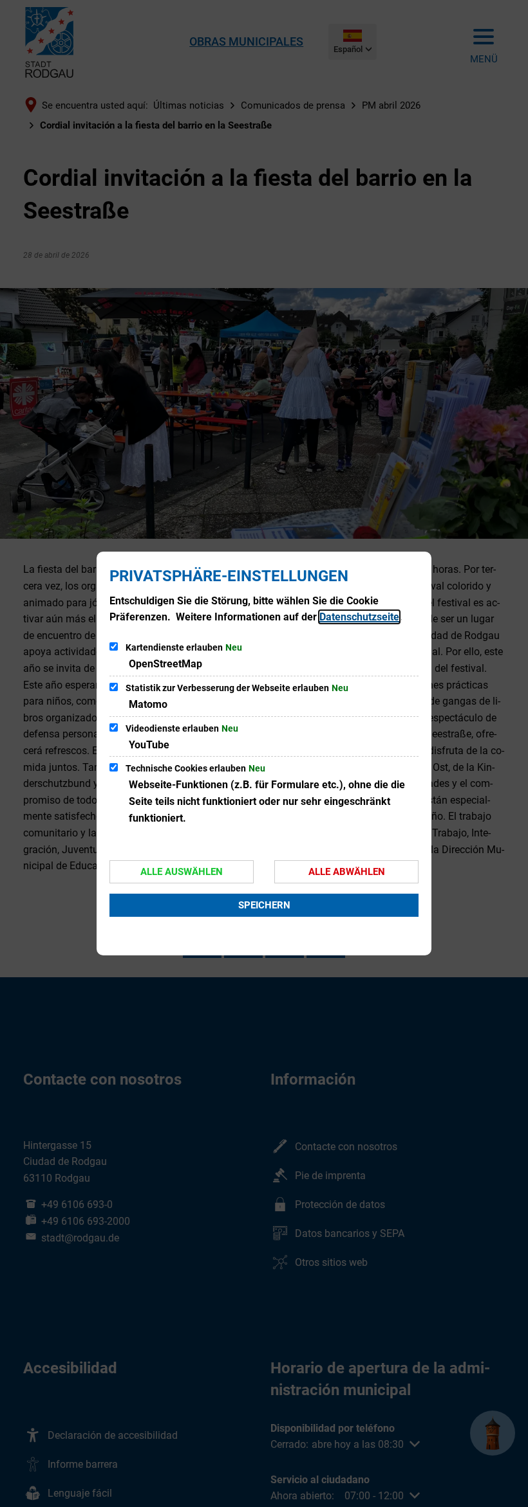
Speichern (264, 905)
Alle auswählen (181, 872)
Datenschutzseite (359, 617)
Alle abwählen (346, 872)
